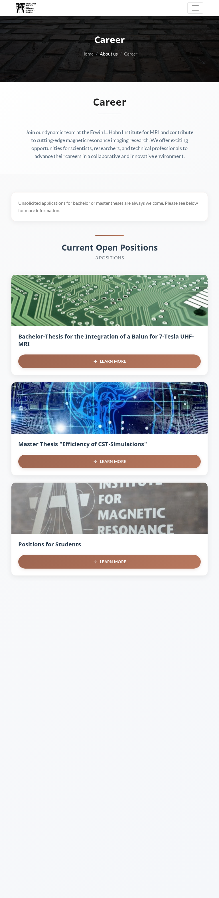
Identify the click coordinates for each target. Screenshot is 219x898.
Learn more (113, 361)
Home (88, 54)
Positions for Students (49, 544)
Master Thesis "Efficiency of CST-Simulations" (82, 444)
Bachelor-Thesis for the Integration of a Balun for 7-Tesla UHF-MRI (106, 340)
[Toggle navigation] (195, 8)
